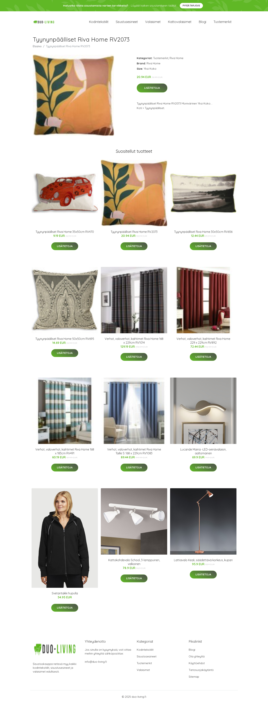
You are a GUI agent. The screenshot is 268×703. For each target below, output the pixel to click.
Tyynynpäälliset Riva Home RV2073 (134, 232)
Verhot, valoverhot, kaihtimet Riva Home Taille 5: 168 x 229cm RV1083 (134, 451)
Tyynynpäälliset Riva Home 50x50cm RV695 (64, 339)
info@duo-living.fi (96, 661)
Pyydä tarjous (191, 5)
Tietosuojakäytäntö (201, 670)
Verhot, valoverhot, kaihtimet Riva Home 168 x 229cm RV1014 (134, 340)
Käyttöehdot (197, 663)
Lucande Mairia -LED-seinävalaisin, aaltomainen (203, 451)
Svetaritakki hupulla (65, 593)
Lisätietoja (152, 88)
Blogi (202, 22)
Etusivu (37, 46)
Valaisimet (153, 22)
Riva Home (176, 58)
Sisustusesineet (127, 22)
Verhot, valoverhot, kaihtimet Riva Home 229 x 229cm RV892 (203, 340)
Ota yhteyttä (197, 656)
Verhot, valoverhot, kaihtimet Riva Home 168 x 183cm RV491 (64, 451)
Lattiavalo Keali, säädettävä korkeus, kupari (203, 560)
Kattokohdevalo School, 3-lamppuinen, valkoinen (134, 562)
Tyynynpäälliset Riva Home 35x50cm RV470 (65, 232)
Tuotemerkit (222, 22)
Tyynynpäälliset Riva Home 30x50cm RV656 (203, 232)
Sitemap (194, 676)
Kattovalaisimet (179, 22)
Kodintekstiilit (98, 22)
